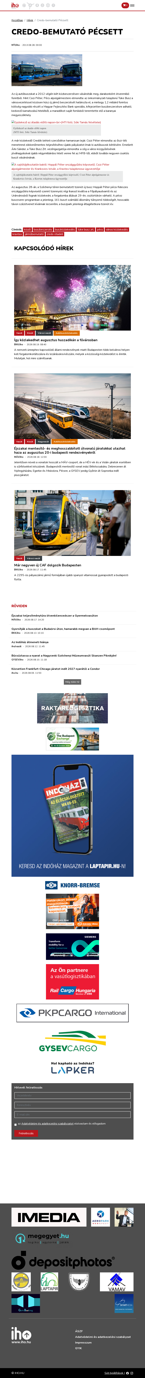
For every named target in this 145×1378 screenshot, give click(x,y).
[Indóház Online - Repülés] (30, 5)
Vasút (19, 333)
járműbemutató (34, 234)
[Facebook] (127, 1373)
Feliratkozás (26, 1133)
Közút (30, 333)
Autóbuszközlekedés (67, 333)
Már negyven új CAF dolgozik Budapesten (47, 565)
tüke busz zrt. (86, 230)
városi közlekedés (117, 230)
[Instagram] (132, 1373)
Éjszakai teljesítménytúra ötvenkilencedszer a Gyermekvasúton (54, 616)
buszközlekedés (65, 230)
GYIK (78, 1348)
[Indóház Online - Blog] (37, 5)
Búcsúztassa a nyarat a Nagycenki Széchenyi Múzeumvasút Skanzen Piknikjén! (64, 656)
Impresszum (83, 1343)
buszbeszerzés (43, 230)
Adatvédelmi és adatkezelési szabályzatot (47, 1124)
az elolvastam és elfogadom (62, 1124)
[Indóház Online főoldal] (53, 5)
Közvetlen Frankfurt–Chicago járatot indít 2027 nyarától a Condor (55, 669)
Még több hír (72, 682)
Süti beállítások (114, 1373)
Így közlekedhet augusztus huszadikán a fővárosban (55, 340)
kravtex (17, 234)
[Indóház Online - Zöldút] (42, 5)
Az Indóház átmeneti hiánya (29, 642)
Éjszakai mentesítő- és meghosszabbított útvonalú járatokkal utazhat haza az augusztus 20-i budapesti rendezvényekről (69, 450)
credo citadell (55, 234)
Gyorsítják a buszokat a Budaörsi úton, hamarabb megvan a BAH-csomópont (63, 629)
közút (27, 230)
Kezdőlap (17, 20)
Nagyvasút (43, 441)
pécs (100, 230)
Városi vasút (44, 333)
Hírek (30, 20)
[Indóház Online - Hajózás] (48, 5)
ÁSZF (79, 1331)
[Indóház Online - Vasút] (24, 5)
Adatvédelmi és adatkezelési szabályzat (103, 1337)
